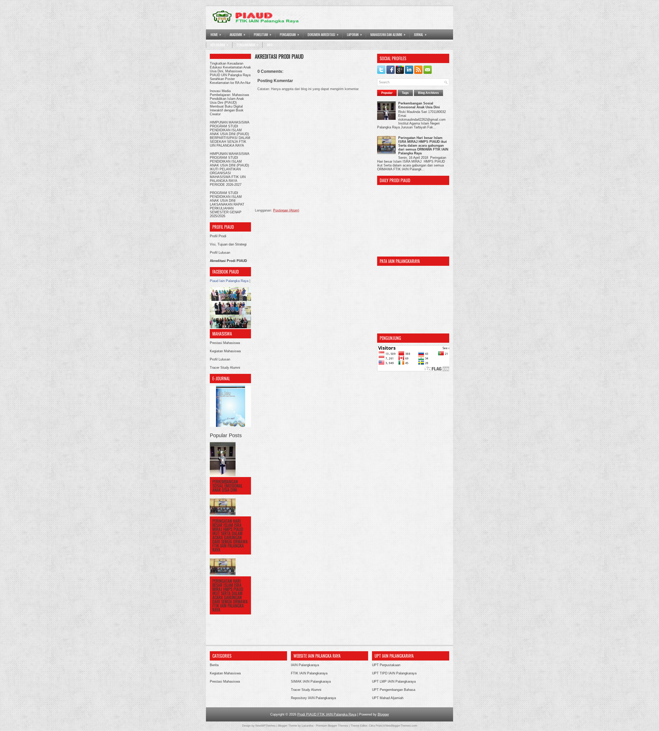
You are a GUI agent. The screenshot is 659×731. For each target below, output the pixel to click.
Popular (387, 93)
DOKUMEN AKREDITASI (323, 34)
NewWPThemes (265, 725)
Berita (214, 665)
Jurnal (420, 34)
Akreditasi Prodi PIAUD (228, 261)
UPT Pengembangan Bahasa (393, 690)
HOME (216, 34)
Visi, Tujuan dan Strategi (228, 244)
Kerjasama (219, 44)
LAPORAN (354, 34)
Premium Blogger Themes (332, 725)
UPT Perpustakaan (386, 665)
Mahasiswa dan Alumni (387, 34)
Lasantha (307, 725)
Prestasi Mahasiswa (225, 343)
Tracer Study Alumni (225, 367)
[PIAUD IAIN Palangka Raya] (230, 327)
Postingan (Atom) (286, 210)
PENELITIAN (262, 34)
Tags (405, 93)
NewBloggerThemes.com (401, 725)
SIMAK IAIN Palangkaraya (311, 681)
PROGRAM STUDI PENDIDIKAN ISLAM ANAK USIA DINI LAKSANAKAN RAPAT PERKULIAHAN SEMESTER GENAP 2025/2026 (227, 204)
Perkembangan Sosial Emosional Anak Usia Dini (227, 486)
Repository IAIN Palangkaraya (313, 698)
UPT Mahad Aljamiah (387, 698)
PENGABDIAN (289, 34)
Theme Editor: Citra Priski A (368, 725)
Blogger (383, 714)
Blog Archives (428, 93)
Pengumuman (247, 44)
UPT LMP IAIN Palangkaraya (394, 681)
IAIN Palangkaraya (305, 665)
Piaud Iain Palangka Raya (229, 281)
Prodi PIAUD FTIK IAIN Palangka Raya (326, 714)
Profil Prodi (218, 236)
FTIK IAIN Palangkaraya (309, 673)
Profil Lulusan (220, 252)
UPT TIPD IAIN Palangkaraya (394, 673)
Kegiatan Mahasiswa (225, 351)
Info (270, 44)
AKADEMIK (237, 34)
